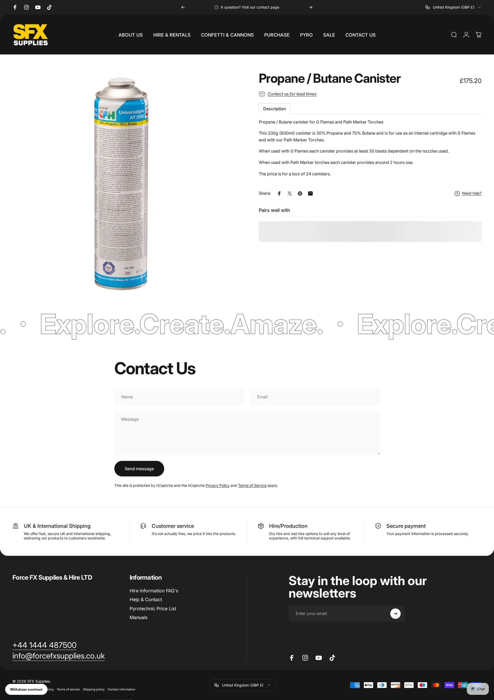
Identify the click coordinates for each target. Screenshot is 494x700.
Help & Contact (146, 599)
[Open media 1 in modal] (123, 183)
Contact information (121, 689)
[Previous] (183, 7)
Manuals (139, 617)
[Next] (310, 7)
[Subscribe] (395, 613)
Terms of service (68, 689)
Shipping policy (94, 689)
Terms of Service (252, 485)
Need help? (472, 193)
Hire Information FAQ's (154, 590)
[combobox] (454, 7)
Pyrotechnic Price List (153, 608)
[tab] (274, 108)
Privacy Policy (217, 485)
